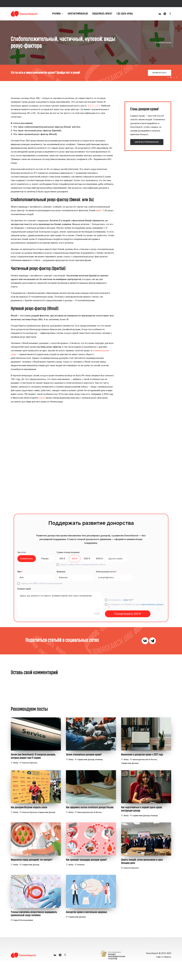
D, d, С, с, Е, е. (94, 105)
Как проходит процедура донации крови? (86, 859)
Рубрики (56, 14)
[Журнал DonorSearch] (24, 14)
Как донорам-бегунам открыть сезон (29, 807)
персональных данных (152, 604)
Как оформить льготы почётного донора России (89, 807)
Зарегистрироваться (78, 14)
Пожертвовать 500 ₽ (127, 613)
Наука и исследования (23, 920)
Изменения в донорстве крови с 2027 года (142, 754)
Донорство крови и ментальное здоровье (86, 912)
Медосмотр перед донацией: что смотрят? (31, 859)
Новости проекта (29, 763)
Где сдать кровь (125, 14)
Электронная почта (106, 571)
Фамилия (61, 571)
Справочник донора (163, 43)
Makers (167, 957)
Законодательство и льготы (144, 760)
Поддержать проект (102, 14)
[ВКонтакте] (145, 640)
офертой (127, 600)
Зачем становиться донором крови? (84, 754)
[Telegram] (152, 640)
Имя (20, 571)
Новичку (99, 760)
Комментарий (24, 589)
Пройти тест (155, 73)
